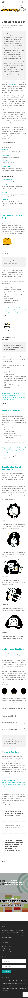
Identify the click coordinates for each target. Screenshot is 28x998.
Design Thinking (6, 948)
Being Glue (12, 84)
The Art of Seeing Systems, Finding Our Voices (14, 983)
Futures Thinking (6, 946)
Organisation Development (18, 25)
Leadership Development (8, 952)
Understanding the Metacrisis (9, 986)
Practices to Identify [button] (9, 716)
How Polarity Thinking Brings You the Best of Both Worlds (14, 989)
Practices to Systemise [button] (10, 723)
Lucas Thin (6, 25)
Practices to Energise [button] (10, 729)
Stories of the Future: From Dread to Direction (14, 981)
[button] (25, 2)
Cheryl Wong (5, 155)
